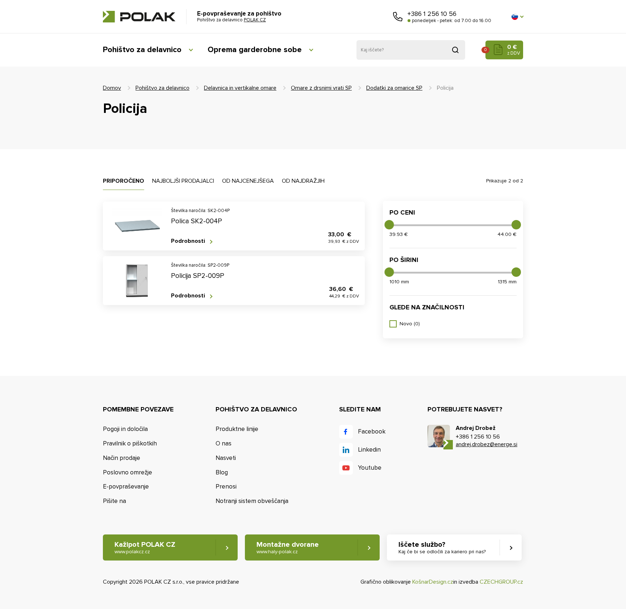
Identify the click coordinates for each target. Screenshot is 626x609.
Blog (222, 472)
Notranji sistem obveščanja (252, 501)
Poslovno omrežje (127, 472)
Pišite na (114, 501)
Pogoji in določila (125, 429)
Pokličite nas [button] (398, 16)
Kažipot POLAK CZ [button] (144, 547)
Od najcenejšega (248, 181)
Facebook (371, 431)
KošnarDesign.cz (432, 581)
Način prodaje (121, 458)
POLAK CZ (139, 16)
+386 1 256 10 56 (432, 13)
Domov (112, 88)
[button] (517, 16)
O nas (223, 443)
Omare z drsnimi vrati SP (321, 88)
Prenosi (226, 486)
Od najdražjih (303, 181)
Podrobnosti (188, 241)
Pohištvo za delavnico (142, 50)
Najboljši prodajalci (183, 181)
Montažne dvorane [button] (287, 547)
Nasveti (226, 458)
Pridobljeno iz (455, 50)
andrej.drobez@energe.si (486, 444)
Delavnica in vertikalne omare (240, 88)
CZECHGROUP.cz (501, 581)
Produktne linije (237, 429)
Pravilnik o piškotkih (130, 443)
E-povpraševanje (126, 486)
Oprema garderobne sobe (255, 50)
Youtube (369, 467)
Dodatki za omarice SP (394, 88)
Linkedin (369, 449)
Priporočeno (123, 181)
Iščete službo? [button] (442, 547)
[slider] (389, 224)
